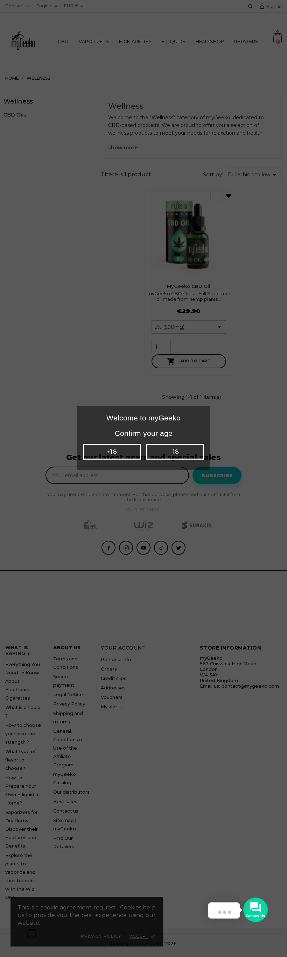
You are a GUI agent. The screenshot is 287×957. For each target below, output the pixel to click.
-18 (174, 451)
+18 (112, 451)
